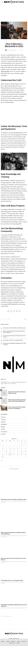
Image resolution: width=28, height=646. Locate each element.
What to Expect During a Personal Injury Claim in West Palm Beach (14, 331)
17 (2, 451)
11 (6, 448)
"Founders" (3, 419)
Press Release (4, 431)
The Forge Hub (5, 71)
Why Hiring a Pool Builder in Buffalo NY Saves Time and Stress (14, 344)
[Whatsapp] (17, 311)
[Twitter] (14, 311)
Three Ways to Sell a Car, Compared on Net (12, 340)
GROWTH (21, 49)
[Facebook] (8, 311)
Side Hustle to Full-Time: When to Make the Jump (14, 327)
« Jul (2, 460)
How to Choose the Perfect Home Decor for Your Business (14, 336)
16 (25, 448)
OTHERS (3, 429)
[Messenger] (11, 311)
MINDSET (3, 426)
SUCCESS (3, 434)
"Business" (3, 417)
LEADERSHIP (4, 424)
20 (14, 451)
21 (17, 451)
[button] (25, 319)
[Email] (20, 311)
